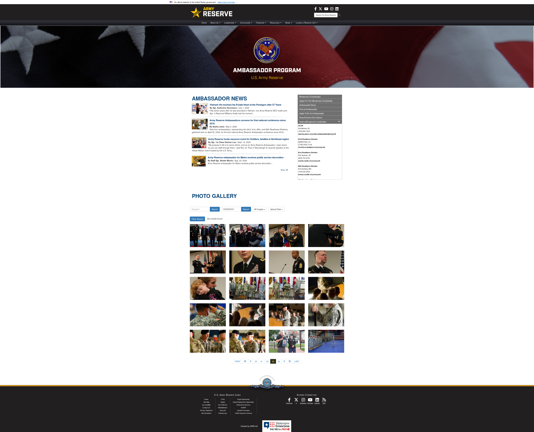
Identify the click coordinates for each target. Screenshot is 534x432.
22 (267, 361)
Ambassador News (307, 105)
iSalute (223, 402)
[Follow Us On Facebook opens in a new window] (289, 400)
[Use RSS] (324, 400)
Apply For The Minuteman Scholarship (315, 101)
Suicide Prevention (243, 410)
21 (262, 361)
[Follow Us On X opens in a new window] (296, 400)
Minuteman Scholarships (310, 97)
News (287, 22)
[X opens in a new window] (320, 8)
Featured (260, 22)
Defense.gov (222, 413)
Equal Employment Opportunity (243, 402)
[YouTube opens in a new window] (326, 8)
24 (279, 361)
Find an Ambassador (308, 109)
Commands (245, 22)
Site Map (206, 402)
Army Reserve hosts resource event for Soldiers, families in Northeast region (248, 139)
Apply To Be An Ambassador (311, 113)
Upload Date (276, 209)
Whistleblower (222, 407)
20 (256, 361)
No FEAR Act (222, 405)
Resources (274, 22)
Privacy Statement (206, 410)
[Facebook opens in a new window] (315, 8)
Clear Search (197, 219)
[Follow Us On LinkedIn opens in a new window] (317, 400)
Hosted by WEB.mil (249, 426)
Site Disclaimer (206, 413)
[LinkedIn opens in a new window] (336, 8)
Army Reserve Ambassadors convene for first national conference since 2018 (248, 122)
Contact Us (206, 407)
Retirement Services (243, 405)
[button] (228, 2)
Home (204, 22)
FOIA (223, 399)
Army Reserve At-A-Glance (310, 117)
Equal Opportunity (243, 399)
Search (215, 209)
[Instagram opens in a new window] (331, 8)
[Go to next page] (284, 361)
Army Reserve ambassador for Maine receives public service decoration (246, 157)
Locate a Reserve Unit (306, 22)
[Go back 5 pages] (245, 361)
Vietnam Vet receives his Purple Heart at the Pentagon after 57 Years (245, 104)
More (283, 170)
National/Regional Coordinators (312, 122)
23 (274, 361)
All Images (259, 209)
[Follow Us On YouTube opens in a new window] (310, 400)
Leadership (229, 22)
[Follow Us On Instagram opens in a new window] (303, 400)
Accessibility (206, 405)
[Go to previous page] (250, 361)
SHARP (243, 407)
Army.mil (223, 410)
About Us (214, 22)
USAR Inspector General (243, 413)
